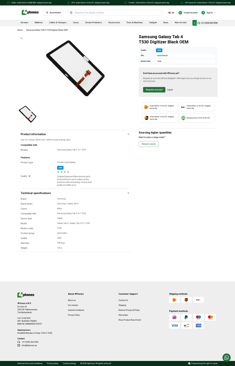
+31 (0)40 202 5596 (209, 23)
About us (72, 300)
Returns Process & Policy (129, 310)
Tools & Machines (134, 22)
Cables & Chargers (58, 22)
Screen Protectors (93, 22)
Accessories (114, 22)
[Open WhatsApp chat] (226, 357)
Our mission (73, 305)
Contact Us (123, 300)
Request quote (149, 144)
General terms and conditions (30, 363)
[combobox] (117, 12)
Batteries (39, 22)
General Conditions (76, 310)
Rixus (165, 22)
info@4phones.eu (29, 345)
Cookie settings (69, 363)
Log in (170, 89)
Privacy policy (52, 363)
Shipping (122, 305)
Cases (76, 22)
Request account (154, 89)
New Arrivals (181, 22)
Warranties (123, 315)
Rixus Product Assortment (130, 320)
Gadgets (153, 22)
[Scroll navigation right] (194, 23)
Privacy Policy (74, 315)
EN (173, 13)
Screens (24, 22)
